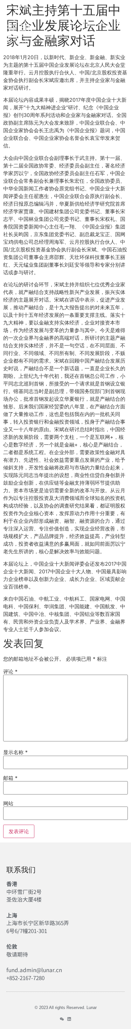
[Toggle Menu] (120, 23)
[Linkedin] (69, 1019)
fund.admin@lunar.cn (34, 970)
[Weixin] (62, 1019)
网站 (8, 803)
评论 (10, 671)
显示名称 (15, 752)
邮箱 (10, 777)
